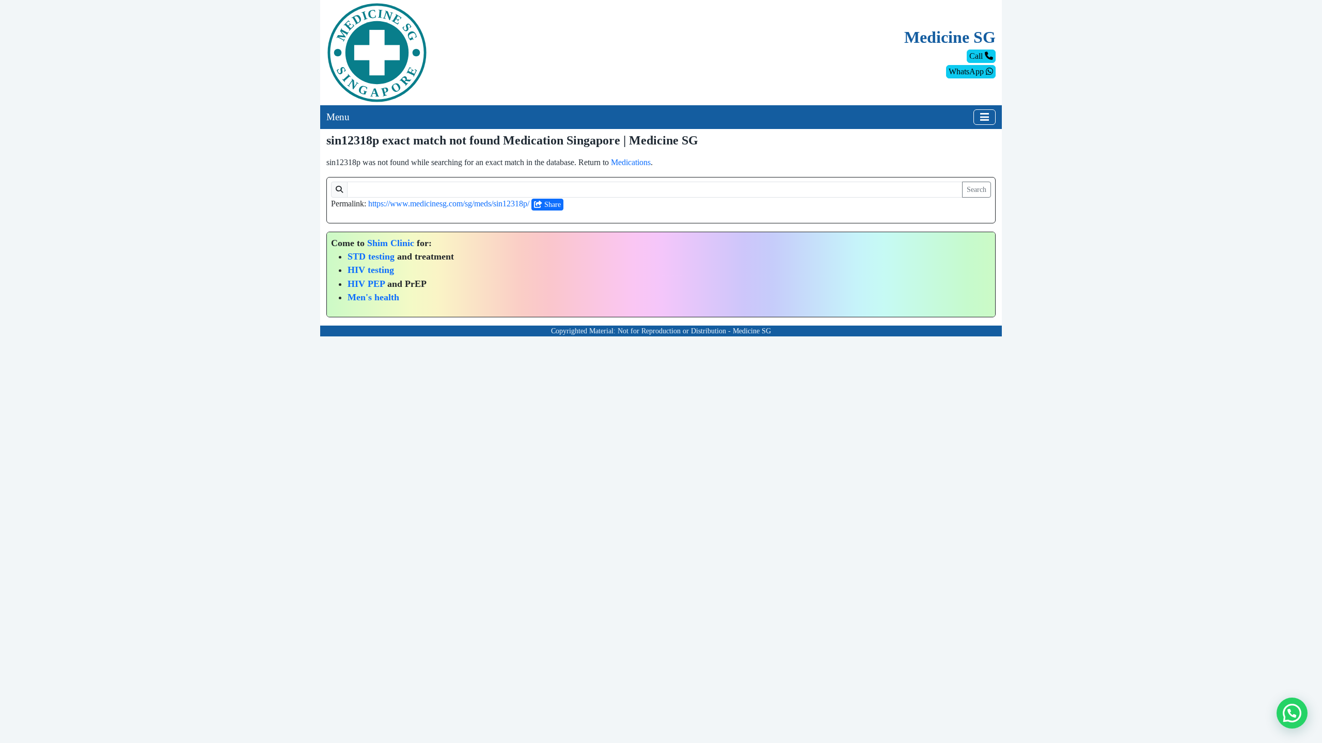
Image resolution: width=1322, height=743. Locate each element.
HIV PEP (366, 284)
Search (976, 189)
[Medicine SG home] (377, 51)
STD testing (371, 256)
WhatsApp (967, 71)
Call (977, 56)
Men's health (373, 297)
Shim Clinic (390, 243)
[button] (1292, 713)
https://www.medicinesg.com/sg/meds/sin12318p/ (448, 203)
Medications (631, 162)
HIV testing (371, 270)
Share (551, 204)
